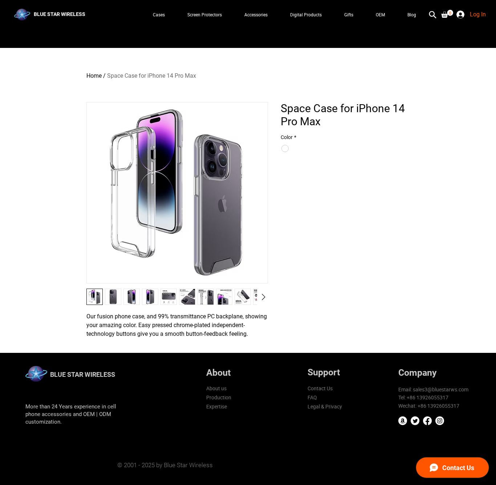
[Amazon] (402, 420)
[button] (447, 14)
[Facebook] (427, 420)
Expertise (216, 406)
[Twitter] (415, 420)
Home (94, 75)
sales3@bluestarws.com (440, 389)
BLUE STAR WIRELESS (82, 374)
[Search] (432, 14)
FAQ (312, 397)
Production (218, 397)
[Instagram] (439, 420)
